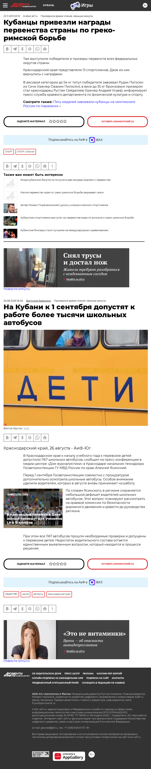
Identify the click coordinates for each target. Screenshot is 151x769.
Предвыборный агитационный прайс (55, 683)
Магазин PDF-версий (109, 673)
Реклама (88, 673)
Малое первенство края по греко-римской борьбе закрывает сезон (62, 192)
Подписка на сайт (97, 678)
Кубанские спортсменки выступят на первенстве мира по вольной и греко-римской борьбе (77, 217)
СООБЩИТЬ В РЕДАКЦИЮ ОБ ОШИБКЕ (103, 683)
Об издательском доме (46, 673)
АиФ (26, 428)
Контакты (118, 678)
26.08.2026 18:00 (13, 300)
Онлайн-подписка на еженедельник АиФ (57, 678)
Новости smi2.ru (17, 289)
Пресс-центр (72, 673)
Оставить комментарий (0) (117, 121)
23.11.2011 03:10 (12, 16)
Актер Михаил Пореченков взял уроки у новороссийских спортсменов (64, 205)
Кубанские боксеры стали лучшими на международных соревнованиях (64, 230)
